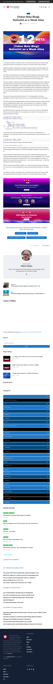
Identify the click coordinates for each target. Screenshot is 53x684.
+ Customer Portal (31, 1)
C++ (26, 403)
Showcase (26, 487)
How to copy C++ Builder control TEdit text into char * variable (17, 582)
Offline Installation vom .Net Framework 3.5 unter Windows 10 (20, 523)
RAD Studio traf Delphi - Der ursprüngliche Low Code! (18, 547)
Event (26, 429)
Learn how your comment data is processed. (31, 332)
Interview (26, 451)
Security (26, 483)
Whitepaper (26, 498)
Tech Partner (26, 491)
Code (26, 411)
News (28, 13)
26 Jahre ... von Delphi (9, 531)
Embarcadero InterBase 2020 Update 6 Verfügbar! (17, 515)
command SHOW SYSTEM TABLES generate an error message (17, 621)
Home (4, 669)
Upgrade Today (32, 233)
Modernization (26, 458)
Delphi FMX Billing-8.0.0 (8, 600)
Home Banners (26, 436)
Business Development (26, 400)
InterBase (26, 447)
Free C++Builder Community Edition (36, 237)
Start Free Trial (20, 233)
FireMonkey (26, 432)
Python (26, 469)
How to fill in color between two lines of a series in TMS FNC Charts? (18, 595)
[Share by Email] (49, 245)
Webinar (26, 494)
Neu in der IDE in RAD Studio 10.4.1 (13, 539)
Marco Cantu (26, 23)
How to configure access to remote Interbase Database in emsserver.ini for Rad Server (22, 624)
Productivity (26, 465)
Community (29, 649)
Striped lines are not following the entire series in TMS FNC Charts (18, 597)
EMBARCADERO (10, 656)
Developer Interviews (26, 425)
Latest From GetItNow (12, 560)
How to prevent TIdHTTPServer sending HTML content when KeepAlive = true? (21, 573)
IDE (26, 443)
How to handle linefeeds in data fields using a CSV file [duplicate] (18, 592)
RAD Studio (26, 476)
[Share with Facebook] (42, 245)
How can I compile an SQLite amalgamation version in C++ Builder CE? (19, 577)
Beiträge (6, 545)
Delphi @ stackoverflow (13, 588)
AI (26, 396)
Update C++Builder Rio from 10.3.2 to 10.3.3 (13, 580)
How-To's (26, 440)
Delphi (26, 422)
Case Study (26, 407)
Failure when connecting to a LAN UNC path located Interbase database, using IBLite (22, 616)
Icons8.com (10, 653)
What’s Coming (8, 167)
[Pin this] (47, 245)
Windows (26, 502)
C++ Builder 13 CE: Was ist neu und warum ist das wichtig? (27, 356)
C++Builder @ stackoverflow (14, 568)
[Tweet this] (44, 245)
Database (26, 418)
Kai (26, 454)
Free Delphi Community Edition (16, 237)
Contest (26, 414)
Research (26, 480)
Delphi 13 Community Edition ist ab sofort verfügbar (25, 365)
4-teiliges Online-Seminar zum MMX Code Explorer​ (25, 373)
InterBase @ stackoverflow (13, 607)
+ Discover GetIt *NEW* (44, 1)
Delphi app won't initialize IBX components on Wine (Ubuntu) (17, 619)
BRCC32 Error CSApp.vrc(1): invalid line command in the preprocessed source (20, 575)
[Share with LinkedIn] (46, 245)
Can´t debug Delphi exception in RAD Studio (13, 602)
